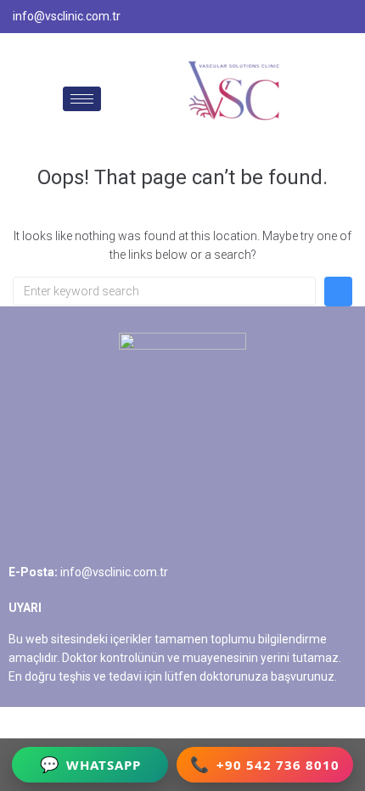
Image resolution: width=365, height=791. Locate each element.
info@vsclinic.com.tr (114, 572)
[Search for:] (164, 291)
